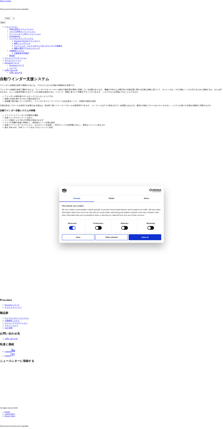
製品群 (12, 56)
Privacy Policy (10, 416)
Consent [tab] (76, 198)
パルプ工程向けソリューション (22, 32)
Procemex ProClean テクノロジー (27, 41)
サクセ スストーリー (13, 307)
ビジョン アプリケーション (16, 323)
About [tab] (146, 198)
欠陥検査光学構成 (21, 53)
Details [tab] (111, 198)
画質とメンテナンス (22, 43)
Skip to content (5, 1)
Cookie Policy (10, 414)
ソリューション (11, 27)
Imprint (7, 412)
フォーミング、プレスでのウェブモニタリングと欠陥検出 (38, 46)
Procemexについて (12, 63)
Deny (78, 237)
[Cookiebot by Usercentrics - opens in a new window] (151, 190)
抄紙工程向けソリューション (21, 29)
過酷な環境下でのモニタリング (27, 48)
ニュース (13, 68)
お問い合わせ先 (11, 70)
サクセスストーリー (13, 60)
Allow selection (111, 237)
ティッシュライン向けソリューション (25, 34)
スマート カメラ (11, 326)
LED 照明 (9, 328)
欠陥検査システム (16, 51)
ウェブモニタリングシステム (21, 39)
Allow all (144, 237)
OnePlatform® (14, 36)
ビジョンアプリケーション (16, 58)
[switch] (98, 228)
